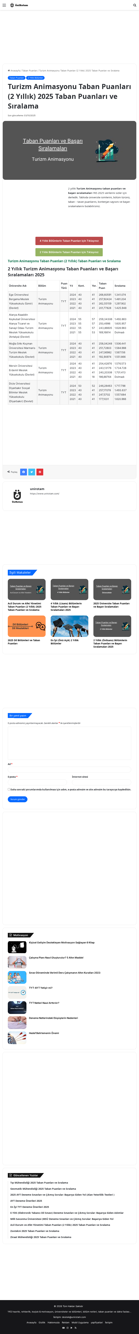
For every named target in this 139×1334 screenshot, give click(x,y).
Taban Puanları (29, 70)
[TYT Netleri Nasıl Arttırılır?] (17, 1007)
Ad (10, 764)
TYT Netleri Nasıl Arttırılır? (44, 1002)
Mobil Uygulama (80, 1322)
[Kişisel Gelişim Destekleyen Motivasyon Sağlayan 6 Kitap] (17, 947)
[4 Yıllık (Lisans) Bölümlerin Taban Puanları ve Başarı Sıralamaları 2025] (69, 589)
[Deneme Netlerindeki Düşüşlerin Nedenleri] (17, 1022)
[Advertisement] (69, 33)
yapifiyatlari (97, 1322)
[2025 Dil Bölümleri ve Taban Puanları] (27, 626)
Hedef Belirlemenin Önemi (44, 1033)
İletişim (108, 1322)
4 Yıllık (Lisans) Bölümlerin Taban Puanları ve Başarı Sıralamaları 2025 (66, 606)
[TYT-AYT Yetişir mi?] (17, 992)
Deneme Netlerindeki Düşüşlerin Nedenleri (53, 1017)
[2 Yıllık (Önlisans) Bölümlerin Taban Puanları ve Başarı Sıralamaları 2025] (112, 626)
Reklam (65, 1322)
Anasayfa (15, 70)
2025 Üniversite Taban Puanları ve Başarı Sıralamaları (111, 605)
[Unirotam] (25, 5)
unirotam (37, 489)
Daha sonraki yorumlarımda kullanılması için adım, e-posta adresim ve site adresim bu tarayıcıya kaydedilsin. (71, 789)
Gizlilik (42, 1322)
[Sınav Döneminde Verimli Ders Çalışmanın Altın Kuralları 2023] (17, 977)
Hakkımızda (53, 1322)
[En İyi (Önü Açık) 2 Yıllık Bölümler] (69, 626)
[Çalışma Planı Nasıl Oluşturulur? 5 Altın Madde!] (17, 962)
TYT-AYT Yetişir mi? (41, 987)
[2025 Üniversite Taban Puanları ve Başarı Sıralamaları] (112, 589)
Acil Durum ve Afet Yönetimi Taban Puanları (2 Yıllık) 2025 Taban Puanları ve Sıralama (24, 606)
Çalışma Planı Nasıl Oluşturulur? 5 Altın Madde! (56, 957)
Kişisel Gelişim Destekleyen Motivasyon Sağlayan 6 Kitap (62, 942)
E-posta (12, 776)
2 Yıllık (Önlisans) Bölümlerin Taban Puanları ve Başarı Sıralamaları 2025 (110, 643)
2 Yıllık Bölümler (35, 77)
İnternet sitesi (80, 776)
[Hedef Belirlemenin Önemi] (17, 1037)
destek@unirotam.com (74, 1317)
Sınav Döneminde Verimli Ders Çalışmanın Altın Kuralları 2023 (64, 972)
